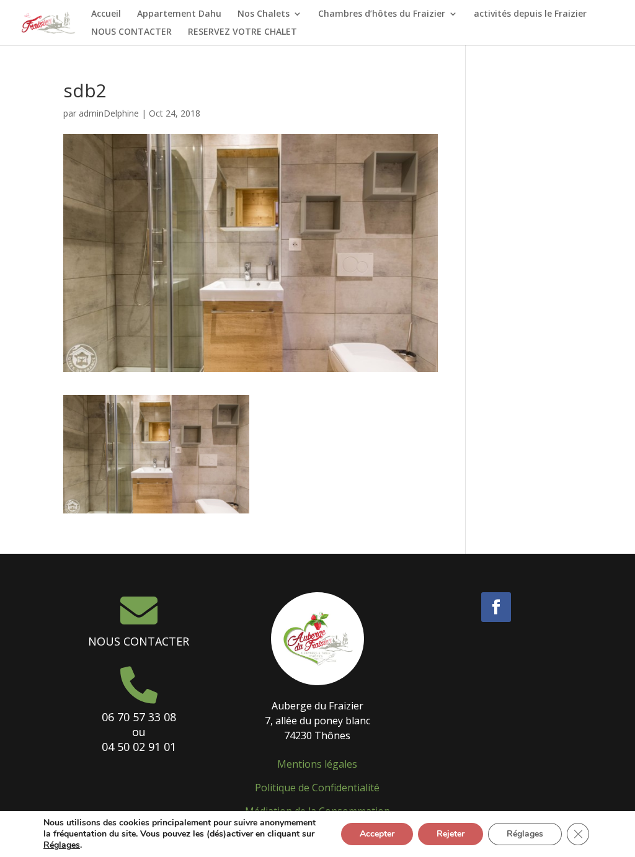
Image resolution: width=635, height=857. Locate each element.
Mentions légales (317, 764)
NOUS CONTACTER (131, 32)
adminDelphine (109, 113)
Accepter (377, 834)
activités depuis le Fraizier (530, 14)
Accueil (106, 14)
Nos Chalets (264, 14)
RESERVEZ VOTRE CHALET (242, 32)
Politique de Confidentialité (317, 787)
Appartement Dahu (179, 14)
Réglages (61, 845)
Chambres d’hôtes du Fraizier (381, 14)
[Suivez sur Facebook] (496, 607)
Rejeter (450, 834)
